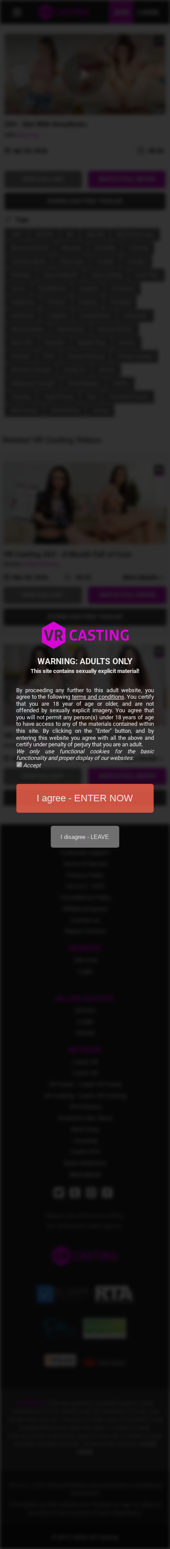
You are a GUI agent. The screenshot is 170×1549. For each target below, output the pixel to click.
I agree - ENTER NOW (85, 798)
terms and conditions (98, 696)
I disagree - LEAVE (85, 837)
